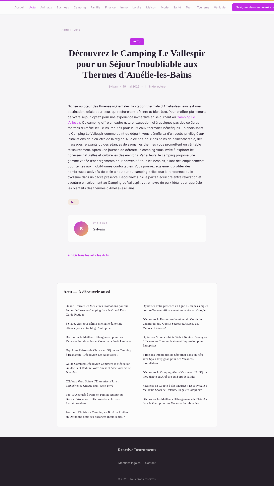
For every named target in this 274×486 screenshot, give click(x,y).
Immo (124, 7)
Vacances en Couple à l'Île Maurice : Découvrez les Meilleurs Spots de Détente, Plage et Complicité (175, 387)
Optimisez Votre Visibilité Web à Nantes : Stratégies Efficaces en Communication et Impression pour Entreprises (175, 341)
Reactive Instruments (137, 449)
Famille (95, 7)
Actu (32, 7)
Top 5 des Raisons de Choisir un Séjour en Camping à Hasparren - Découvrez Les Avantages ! (98, 352)
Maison (151, 7)
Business (63, 7)
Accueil (19, 7)
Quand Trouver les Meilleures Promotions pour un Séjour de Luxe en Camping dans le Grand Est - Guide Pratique (97, 310)
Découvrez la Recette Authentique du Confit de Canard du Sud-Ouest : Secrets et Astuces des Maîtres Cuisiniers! (172, 324)
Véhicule (219, 7)
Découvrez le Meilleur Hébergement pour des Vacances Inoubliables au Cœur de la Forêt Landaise (98, 339)
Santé (177, 7)
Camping (80, 7)
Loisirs (136, 7)
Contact (150, 463)
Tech (189, 7)
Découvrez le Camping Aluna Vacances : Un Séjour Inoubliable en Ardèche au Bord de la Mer (175, 374)
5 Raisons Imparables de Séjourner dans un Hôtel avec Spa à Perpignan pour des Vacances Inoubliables (173, 359)
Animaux (46, 7)
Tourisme (203, 7)
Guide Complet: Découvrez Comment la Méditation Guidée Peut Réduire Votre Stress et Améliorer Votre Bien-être (98, 368)
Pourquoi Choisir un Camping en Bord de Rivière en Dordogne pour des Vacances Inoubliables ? (97, 414)
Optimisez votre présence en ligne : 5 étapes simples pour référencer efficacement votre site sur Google (175, 308)
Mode (164, 7)
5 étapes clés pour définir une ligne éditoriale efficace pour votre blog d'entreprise (94, 325)
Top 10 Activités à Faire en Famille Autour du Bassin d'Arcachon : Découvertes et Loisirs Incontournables (94, 399)
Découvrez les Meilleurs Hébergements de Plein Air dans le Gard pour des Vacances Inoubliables (175, 401)
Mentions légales (129, 463)
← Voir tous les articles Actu (88, 255)
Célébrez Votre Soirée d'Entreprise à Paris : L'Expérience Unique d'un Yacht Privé (92, 383)
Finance (110, 7)
